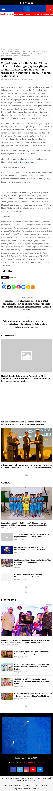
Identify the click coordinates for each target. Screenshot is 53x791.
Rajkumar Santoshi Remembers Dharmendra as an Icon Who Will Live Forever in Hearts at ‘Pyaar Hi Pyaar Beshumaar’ (25, 641)
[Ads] (26, 475)
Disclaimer (43, 785)
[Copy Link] (28, 287)
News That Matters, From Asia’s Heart (17, 785)
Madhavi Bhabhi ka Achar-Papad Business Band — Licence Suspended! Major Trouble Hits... (33, 695)
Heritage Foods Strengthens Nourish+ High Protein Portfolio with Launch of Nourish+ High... (31, 666)
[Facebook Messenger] (23, 287)
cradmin (6, 79)
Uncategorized (6, 59)
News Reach (31, 780)
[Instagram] (18, 287)
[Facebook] (4, 287)
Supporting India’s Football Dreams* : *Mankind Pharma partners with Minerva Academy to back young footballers (24, 524)
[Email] (40, 769)
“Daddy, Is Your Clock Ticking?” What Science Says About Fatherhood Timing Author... (31, 535)
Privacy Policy (17, 789)
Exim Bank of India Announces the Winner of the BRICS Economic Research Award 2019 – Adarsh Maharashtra (26, 466)
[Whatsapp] (14, 287)
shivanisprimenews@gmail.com (31, 762)
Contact (35, 785)
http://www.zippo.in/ (27, 162)
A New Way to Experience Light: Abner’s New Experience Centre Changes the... (31, 653)
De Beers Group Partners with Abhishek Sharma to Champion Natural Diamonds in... (32, 576)
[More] (33, 287)
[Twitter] (20, 769)
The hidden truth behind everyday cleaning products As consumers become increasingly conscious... (32, 681)
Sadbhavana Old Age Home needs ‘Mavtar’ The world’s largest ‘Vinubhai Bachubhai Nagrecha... (32, 562)
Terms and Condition (31, 789)
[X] (9, 287)
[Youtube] (33, 769)
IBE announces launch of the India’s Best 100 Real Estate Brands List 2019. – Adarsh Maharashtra (23, 423)
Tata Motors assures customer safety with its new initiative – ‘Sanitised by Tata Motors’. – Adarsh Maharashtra (26, 324)
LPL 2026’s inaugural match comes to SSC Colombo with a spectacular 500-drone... (30, 548)
